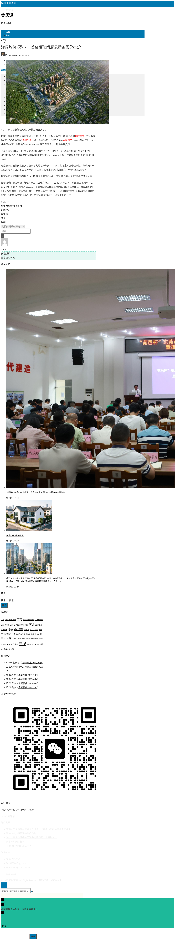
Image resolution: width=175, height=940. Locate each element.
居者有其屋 (6, 23)
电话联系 (5, 70)
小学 (40, 630)
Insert (33, 936)
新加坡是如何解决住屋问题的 (21, 833)
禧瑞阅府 (12, 205)
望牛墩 (4, 205)
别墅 (26, 625)
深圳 (11, 638)
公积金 (17, 625)
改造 (13, 634)
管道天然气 (7, 644)
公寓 (11, 625)
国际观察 (38, 625)
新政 (18, 634)
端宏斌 (35, 639)
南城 (31, 624)
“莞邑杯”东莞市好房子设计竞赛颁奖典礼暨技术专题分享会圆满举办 (36, 492)
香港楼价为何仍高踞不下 (19, 846)
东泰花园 (12, 620)
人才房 (7, 625)
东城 (6, 620)
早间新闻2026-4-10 (27, 687)
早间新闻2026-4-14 (27, 679)
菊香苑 (29, 644)
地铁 (10, 629)
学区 (32, 630)
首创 (19, 205)
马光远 (11, 649)
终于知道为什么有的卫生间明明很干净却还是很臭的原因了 (24, 666)
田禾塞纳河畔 (19, 639)
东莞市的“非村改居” (15, 535)
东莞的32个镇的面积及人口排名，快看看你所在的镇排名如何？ (38, 829)
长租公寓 (38, 644)
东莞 (3, 40)
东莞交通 (27, 620)
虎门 (33, 644)
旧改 (28, 633)
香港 (6, 649)
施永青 (22, 634)
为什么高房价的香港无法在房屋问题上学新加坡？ (31, 837)
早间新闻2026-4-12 (27, 683)
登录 (3, 218)
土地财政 (4, 630)
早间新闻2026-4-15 (27, 675)
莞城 (22, 644)
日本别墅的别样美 (15, 841)
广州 (3, 634)
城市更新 (18, 629)
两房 (32, 620)
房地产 (8, 634)
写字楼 (22, 625)
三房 (2, 620)
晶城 (32, 634)
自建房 (15, 644)
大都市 (26, 630)
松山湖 (37, 634)
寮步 (36, 630)
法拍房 (6, 638)
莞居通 (7, 15)
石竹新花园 (29, 638)
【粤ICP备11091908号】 (50, 880)
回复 (4, 926)
